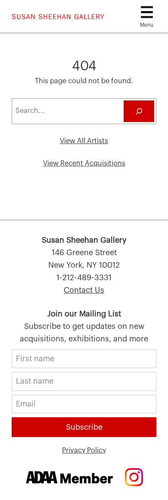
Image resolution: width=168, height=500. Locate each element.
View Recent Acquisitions (84, 163)
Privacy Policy (84, 450)
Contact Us (84, 290)
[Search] (139, 111)
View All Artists (84, 141)
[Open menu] (146, 12)
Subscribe (84, 427)
